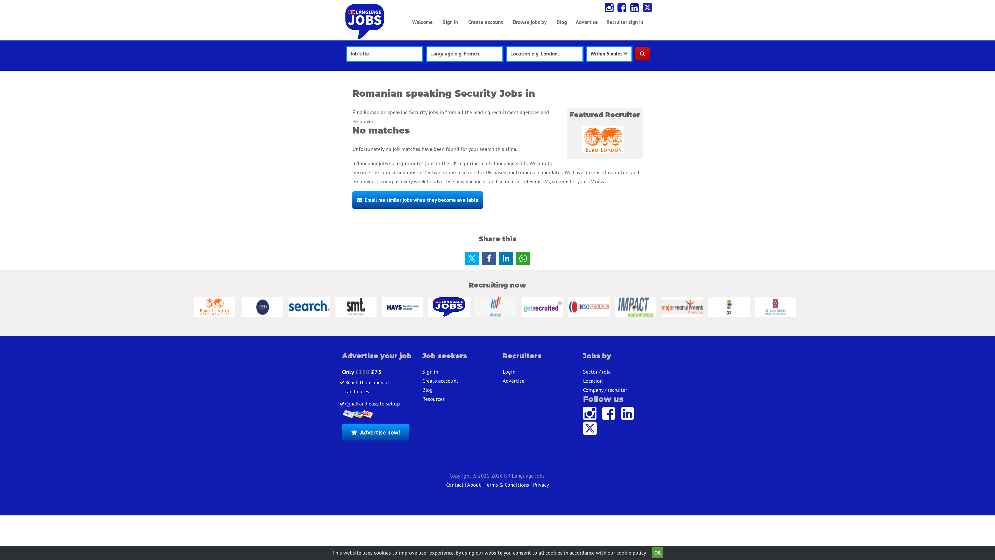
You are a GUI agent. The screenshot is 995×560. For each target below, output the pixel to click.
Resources (433, 399)
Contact (455, 484)
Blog (562, 22)
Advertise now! (380, 432)
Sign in (450, 22)
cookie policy (631, 552)
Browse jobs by (530, 22)
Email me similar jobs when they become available (421, 200)
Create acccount (440, 380)
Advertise (587, 22)
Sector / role (597, 371)
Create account (485, 22)
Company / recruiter (605, 390)
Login (509, 371)
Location (593, 380)
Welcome (422, 22)
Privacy (541, 484)
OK (657, 552)
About (474, 484)
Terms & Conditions (507, 484)
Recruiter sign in (625, 22)
